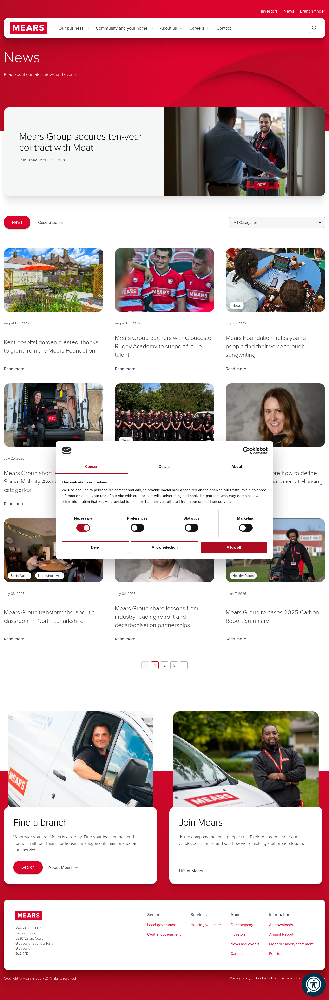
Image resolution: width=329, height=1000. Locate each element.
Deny (95, 547)
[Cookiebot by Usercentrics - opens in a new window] (246, 450)
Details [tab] (165, 466)
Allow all (234, 547)
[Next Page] (184, 665)
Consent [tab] (92, 466)
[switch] (137, 528)
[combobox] (277, 222)
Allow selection (165, 547)
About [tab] (236, 466)
